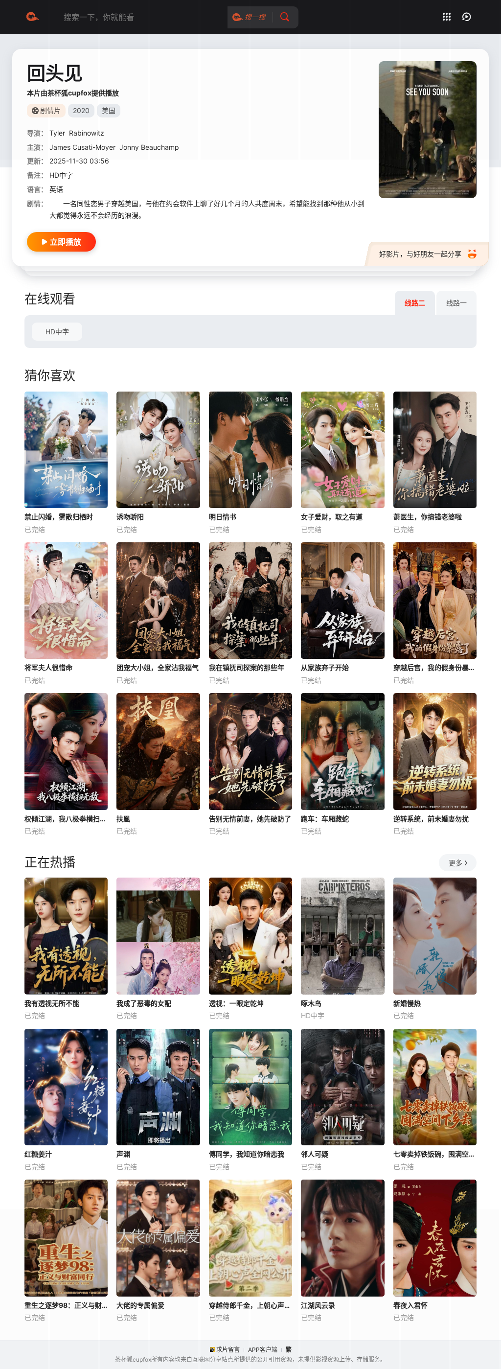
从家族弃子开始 (325, 667)
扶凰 (123, 818)
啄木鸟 (311, 1003)
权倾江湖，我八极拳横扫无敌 (66, 818)
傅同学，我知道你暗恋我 (246, 1154)
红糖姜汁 (38, 1154)
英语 (56, 189)
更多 (455, 863)
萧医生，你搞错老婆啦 (427, 516)
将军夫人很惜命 (48, 667)
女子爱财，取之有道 (332, 516)
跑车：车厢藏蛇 (325, 818)
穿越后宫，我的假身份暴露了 (435, 667)
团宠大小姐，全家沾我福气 (157, 667)
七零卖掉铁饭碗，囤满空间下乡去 (435, 1154)
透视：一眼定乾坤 (236, 1003)
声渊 (123, 1154)
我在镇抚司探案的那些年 (246, 667)
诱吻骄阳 (130, 516)
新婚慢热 (407, 1003)
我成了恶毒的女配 (143, 1003)
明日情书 (222, 516)
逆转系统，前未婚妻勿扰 (431, 818)
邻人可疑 (314, 1154)
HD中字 (57, 331)
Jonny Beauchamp (149, 147)
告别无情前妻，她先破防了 (250, 818)
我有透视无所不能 (51, 1003)
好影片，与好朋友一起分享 (420, 254)
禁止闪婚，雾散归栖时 (58, 516)
